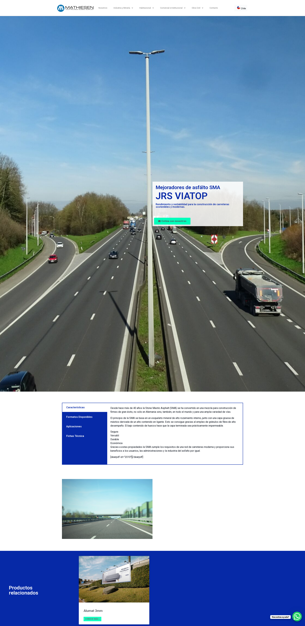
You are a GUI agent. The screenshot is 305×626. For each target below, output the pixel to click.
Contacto (214, 8)
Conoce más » (92, 619)
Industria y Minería (122, 8)
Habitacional (145, 8)
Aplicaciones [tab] (74, 426)
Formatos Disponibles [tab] (79, 416)
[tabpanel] (175, 433)
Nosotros (102, 8)
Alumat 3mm (93, 611)
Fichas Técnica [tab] (75, 436)
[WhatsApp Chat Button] (297, 616)
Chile (243, 8)
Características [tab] (75, 407)
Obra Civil (196, 8)
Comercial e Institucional (171, 8)
